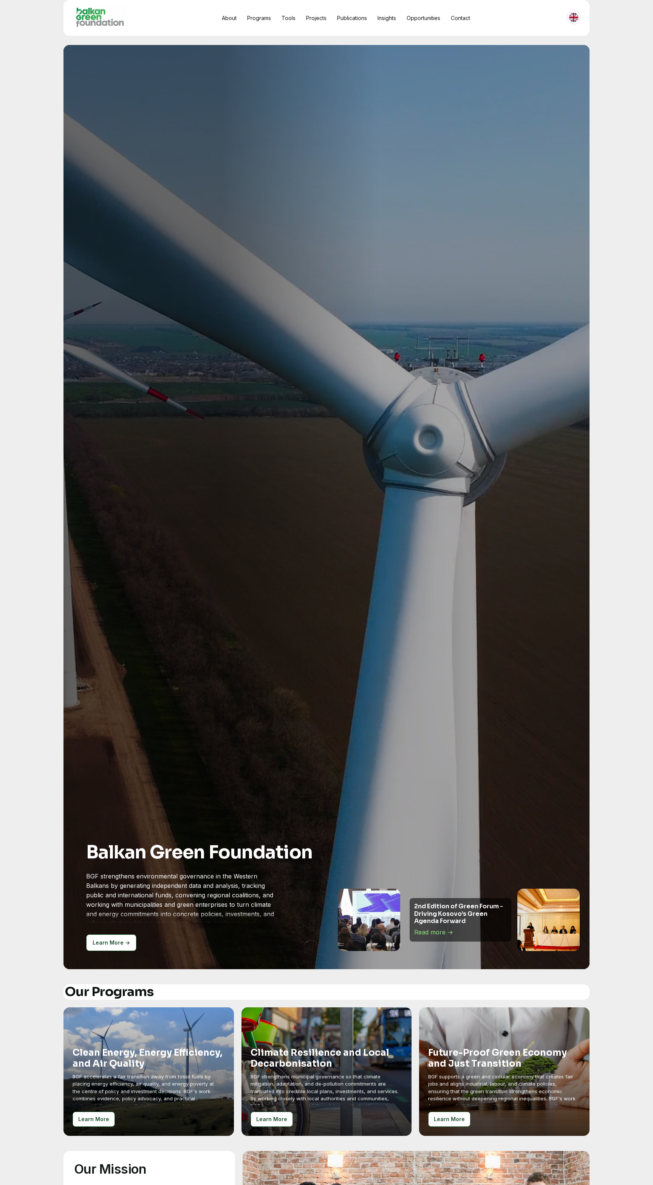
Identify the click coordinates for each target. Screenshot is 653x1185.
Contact (460, 18)
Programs (259, 18)
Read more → (433, 932)
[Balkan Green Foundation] (100, 16)
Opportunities (423, 18)
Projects (316, 18)
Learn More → (111, 942)
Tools (289, 18)
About (229, 18)
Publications (352, 18)
